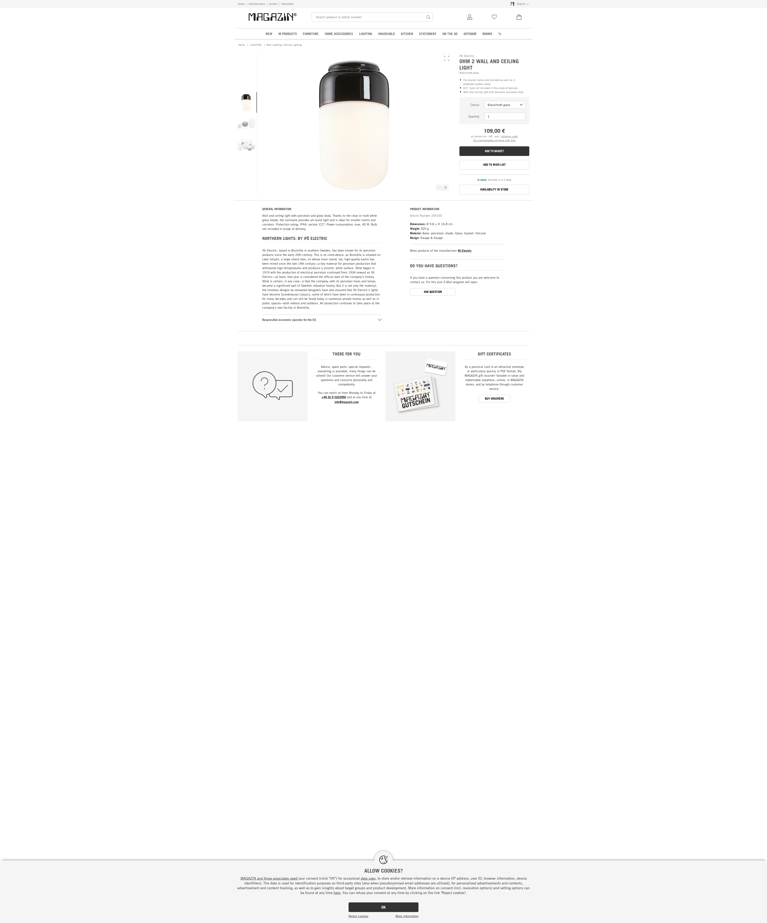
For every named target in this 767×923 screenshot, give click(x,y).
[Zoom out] (439, 187)
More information (406, 916)
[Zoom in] (445, 187)
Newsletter (287, 3)
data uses (368, 878)
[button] (446, 58)
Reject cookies (358, 916)
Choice (474, 105)
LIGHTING (255, 44)
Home (241, 44)
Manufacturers (257, 3)
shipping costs (509, 136)
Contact (273, 3)
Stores (241, 3)
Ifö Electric (465, 250)
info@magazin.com (347, 402)
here (337, 892)
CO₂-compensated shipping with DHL (494, 140)
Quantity (473, 116)
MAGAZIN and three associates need (268, 878)
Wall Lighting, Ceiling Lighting (284, 44)
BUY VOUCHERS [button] (494, 398)
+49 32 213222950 (334, 397)
